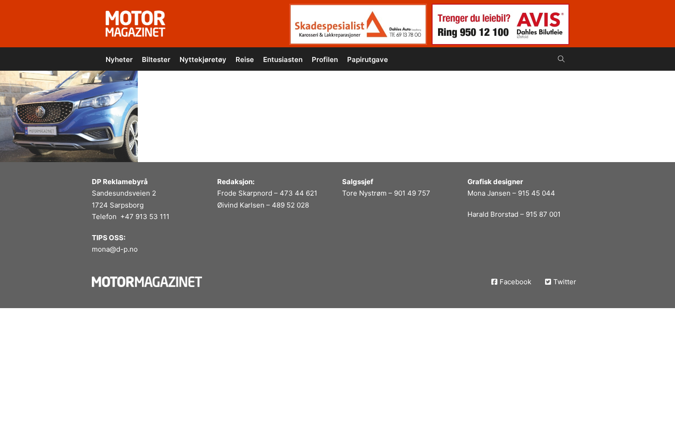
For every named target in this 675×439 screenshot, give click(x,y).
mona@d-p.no (115, 249)
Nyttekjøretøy (203, 59)
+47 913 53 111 (144, 216)
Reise (245, 59)
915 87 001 (543, 214)
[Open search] (561, 59)
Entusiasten (283, 59)
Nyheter (119, 59)
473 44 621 (298, 193)
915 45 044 (536, 193)
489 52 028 (290, 205)
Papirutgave (367, 59)
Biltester (156, 59)
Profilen (325, 59)
